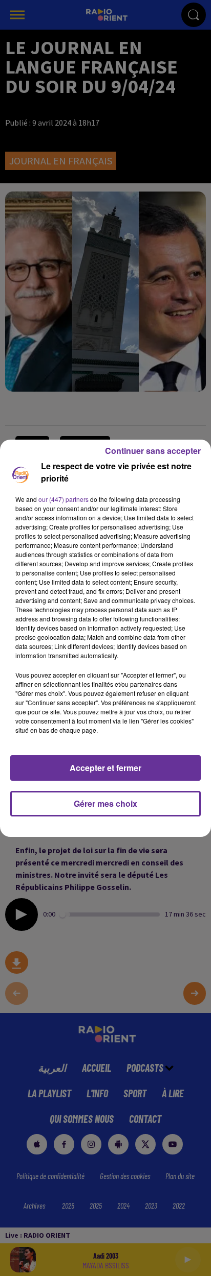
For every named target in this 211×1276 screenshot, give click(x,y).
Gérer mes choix (105, 803)
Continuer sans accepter (153, 450)
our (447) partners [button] (63, 499)
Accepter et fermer (105, 768)
